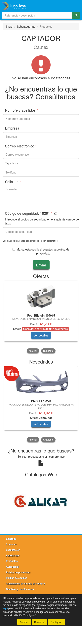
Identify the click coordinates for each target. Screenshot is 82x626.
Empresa (11, 538)
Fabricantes (13, 555)
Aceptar (24, 622)
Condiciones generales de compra (25, 583)
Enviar (41, 264)
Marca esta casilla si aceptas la (43, 251)
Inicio (9, 26)
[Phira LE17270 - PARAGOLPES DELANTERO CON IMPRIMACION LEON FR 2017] (41, 382)
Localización (13, 550)
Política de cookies (16, 578)
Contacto (11, 544)
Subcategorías (26, 26)
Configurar (56, 622)
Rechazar (39, 622)
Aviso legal (12, 566)
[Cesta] (67, 5)
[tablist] (41, 317)
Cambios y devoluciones (20, 589)
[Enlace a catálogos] (41, 501)
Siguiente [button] (48, 350)
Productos (12, 561)
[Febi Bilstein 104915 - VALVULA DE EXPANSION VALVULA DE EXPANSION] (41, 296)
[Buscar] (76, 15)
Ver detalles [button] (41, 335)
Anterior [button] (33, 350)
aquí (5, 608)
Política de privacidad (18, 572)
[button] (55, 213)
